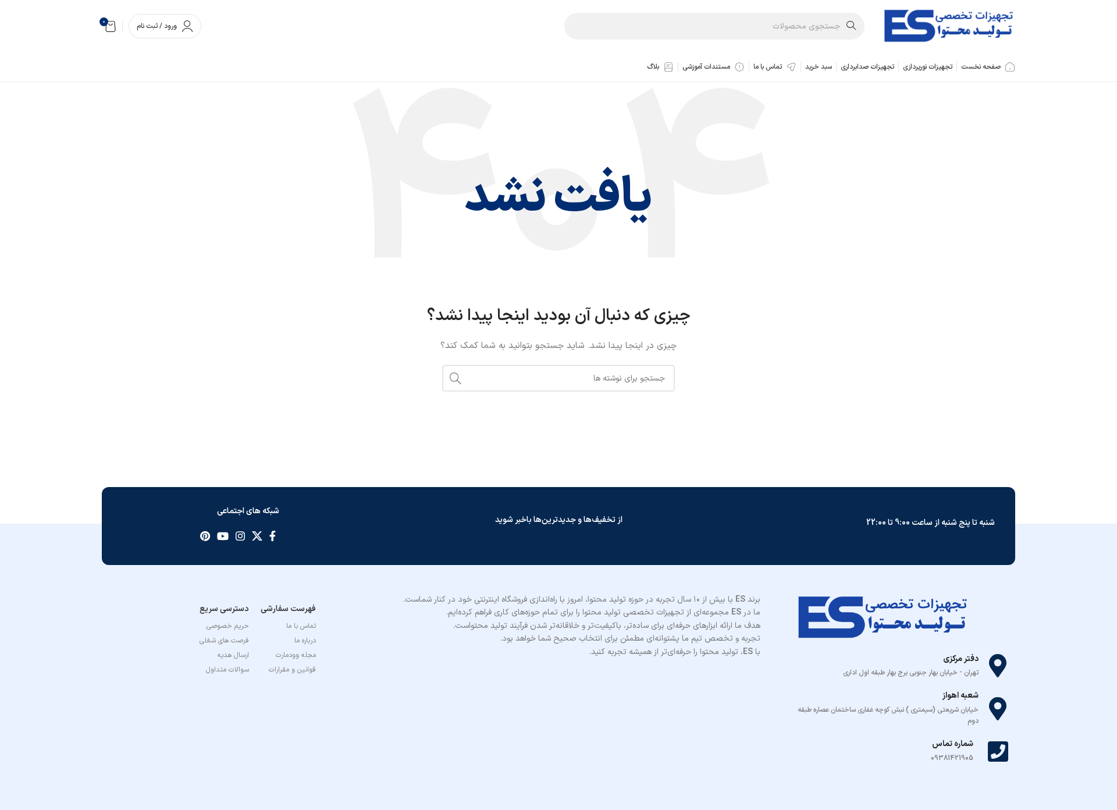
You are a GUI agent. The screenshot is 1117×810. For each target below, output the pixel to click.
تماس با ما (301, 626)
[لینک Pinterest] (205, 536)
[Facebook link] (272, 536)
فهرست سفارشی (288, 609)
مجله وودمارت (296, 655)
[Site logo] (948, 26)
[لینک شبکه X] (257, 536)
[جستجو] (455, 378)
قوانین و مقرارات (292, 670)
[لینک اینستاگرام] (240, 536)
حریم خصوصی (228, 626)
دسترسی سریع (224, 609)
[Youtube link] (223, 536)
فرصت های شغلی (224, 640)
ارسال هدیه (233, 655)
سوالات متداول (227, 670)
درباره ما (305, 640)
